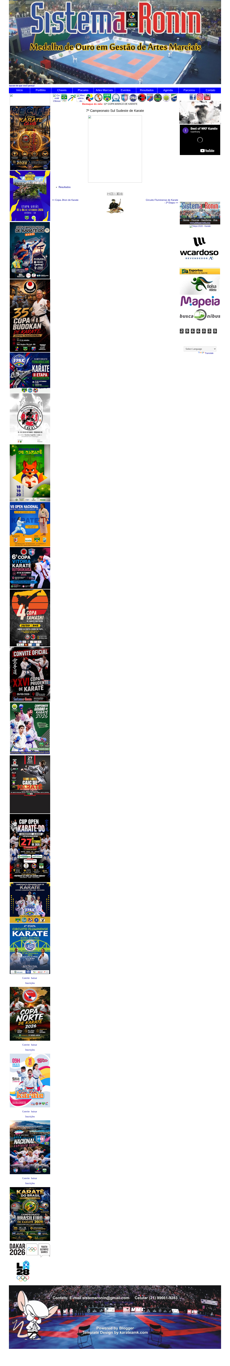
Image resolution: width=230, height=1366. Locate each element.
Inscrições (30, 983)
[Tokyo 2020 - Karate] (200, 226)
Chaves (62, 90)
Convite (26, 978)
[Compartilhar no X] (115, 194)
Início (19, 90)
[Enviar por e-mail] (108, 194)
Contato (210, 90)
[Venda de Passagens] (200, 320)
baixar (34, 978)
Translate (209, 353)
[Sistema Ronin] (200, 224)
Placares (83, 90)
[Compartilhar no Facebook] (118, 194)
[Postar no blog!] (111, 194)
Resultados (147, 90)
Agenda (168, 90)
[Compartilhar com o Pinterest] (121, 194)
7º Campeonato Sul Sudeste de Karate (115, 110)
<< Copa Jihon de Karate (65, 200)
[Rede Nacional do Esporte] (200, 294)
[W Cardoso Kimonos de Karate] (199, 267)
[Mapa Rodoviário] (200, 308)
